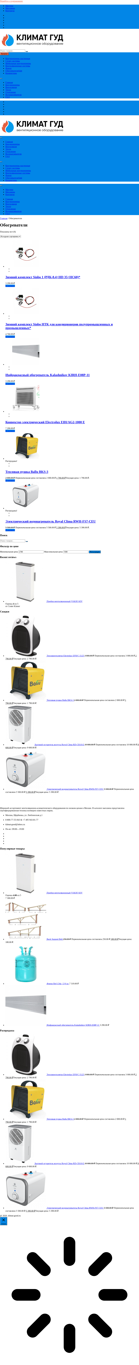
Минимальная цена (9, 552)
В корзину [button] (10, 286)
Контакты (10, 11)
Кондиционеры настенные (17, 58)
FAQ (7, 97)
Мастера (9, 6)
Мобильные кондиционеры (18, 63)
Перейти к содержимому (11, 1)
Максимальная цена (53, 552)
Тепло (8, 90)
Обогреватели (13, 71)
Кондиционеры (12, 85)
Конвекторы (11, 73)
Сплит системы (12, 61)
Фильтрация (95, 552)
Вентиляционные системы (17, 66)
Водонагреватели (13, 95)
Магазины (10, 8)
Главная (9, 82)
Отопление (10, 92)
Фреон (8, 68)
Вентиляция (11, 87)
